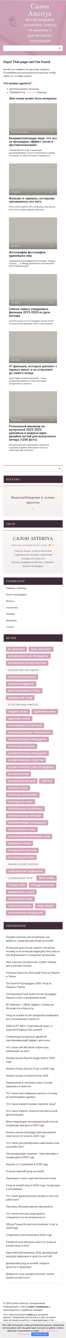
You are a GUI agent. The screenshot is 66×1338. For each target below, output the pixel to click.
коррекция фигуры (21, 746)
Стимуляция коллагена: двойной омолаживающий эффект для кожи (28, 1038)
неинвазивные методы (24, 815)
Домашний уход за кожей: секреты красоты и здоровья (27, 1265)
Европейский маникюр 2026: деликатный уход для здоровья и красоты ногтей (31, 1254)
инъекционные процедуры (27, 739)
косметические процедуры (27, 753)
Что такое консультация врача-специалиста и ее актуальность (25, 1215)
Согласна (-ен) (40, 1334)
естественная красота (23, 704)
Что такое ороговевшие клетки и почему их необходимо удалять (31, 1095)
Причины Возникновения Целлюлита (29, 1206)
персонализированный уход (29, 836)
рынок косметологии (23, 864)
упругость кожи (19, 905)
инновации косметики (25, 725)
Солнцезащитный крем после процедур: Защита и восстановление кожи (31, 995)
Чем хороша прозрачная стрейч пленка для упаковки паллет (31, 963)
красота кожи (18, 787)
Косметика (12, 607)
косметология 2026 (21, 780)
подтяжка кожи (19, 843)
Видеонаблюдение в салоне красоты (33, 499)
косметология (18, 773)
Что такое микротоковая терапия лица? (31, 1104)
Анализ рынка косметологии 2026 (27, 1075)
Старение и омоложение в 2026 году (29, 1235)
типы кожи (47, 878)
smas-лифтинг (41, 649)
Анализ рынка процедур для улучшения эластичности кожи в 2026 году (31, 1134)
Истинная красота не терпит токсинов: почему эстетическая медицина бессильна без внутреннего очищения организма (33, 951)
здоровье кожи (19, 718)
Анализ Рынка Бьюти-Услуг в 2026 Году (30, 1068)
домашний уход (20, 697)
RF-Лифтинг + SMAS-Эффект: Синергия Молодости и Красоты (30, 1006)
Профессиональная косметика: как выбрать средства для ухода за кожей (29, 938)
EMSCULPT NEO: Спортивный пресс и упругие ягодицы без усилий (29, 1027)
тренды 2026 (16, 885)
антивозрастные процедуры (28, 656)
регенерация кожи (21, 857)
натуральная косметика (25, 808)
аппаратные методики (23, 670)
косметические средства (26, 760)
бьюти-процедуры (21, 683)
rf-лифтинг (16, 649)
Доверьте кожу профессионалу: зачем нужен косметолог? (30, 1275)
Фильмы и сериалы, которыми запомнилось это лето (31, 200)
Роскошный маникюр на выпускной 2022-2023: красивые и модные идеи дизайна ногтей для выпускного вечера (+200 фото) (32, 432)
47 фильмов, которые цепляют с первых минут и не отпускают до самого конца (33, 369)
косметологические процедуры (31, 767)
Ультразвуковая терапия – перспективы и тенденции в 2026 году (32, 1155)
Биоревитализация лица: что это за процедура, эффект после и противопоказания (33, 141)
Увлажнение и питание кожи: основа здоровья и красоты (29, 1084)
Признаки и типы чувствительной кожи (31, 1178)
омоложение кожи (21, 829)
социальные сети (20, 878)
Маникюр (11, 620)
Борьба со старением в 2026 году (27, 1164)
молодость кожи (20, 801)
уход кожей (45, 905)
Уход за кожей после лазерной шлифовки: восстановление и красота (32, 1017)
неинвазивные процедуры (27, 822)
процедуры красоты (22, 850)
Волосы (10, 600)
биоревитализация (22, 676)
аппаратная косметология (27, 663)
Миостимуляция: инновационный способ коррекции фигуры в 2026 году (32, 1123)
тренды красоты (42, 885)
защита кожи (18, 711)
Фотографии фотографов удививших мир (27, 253)
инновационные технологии (29, 732)
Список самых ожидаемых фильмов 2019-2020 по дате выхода (29, 312)
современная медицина (25, 871)
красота (47, 780)
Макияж (10, 613)
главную (30, 92)
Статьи (10, 626)
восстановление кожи (24, 690)
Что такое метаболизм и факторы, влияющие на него (27, 1049)
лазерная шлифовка (22, 794)
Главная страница (16, 588)
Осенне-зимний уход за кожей (25, 1171)
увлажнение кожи (21, 892)
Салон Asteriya (40, 9)
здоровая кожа (45, 711)
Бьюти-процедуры (16, 594)
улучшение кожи (20, 898)
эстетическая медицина (25, 912)
